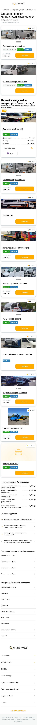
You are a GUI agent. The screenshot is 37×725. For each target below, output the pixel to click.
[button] (34, 34)
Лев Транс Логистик (10, 464)
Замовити (25, 55)
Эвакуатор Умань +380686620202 (16, 248)
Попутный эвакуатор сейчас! (14, 46)
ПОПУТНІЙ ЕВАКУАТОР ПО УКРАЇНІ (17, 355)
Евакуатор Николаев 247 (12, 428)
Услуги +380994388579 (12, 319)
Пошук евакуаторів (18, 10)
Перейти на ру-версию (18, 710)
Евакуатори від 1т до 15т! (13, 129)
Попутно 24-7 (8, 215)
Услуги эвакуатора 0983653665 (15, 82)
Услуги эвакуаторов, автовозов (15, 393)
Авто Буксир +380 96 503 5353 (15, 283)
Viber (11, 153)
